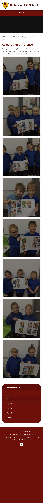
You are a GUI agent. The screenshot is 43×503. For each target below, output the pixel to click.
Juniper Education (29, 434)
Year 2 (4, 39)
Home (4, 37)
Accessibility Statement (25, 437)
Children (13, 37)
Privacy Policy (18, 439)
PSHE (32, 37)
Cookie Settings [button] (27, 439)
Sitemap (37, 437)
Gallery (23, 37)
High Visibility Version (9, 437)
